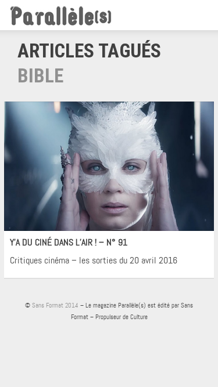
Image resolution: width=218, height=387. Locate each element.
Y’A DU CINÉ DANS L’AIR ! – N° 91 (68, 242)
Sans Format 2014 (55, 305)
